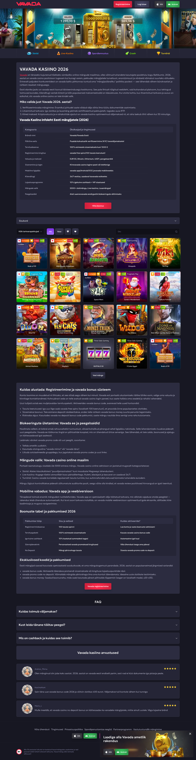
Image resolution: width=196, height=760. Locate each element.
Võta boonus (98, 206)
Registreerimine (123, 4)
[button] (3, 28)
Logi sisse (142, 4)
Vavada (23, 74)
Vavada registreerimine (98, 586)
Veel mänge (98, 375)
